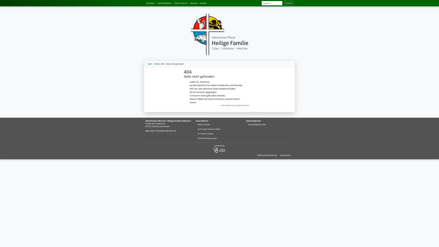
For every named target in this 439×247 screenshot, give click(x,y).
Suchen (289, 3)
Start (150, 64)
